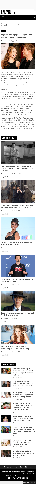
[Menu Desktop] (3, 17)
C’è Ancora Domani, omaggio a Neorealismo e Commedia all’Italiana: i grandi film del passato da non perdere (17, 168)
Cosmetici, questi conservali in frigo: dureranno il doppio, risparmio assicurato (23, 442)
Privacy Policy (18, 467)
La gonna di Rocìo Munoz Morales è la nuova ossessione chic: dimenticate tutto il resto (23, 384)
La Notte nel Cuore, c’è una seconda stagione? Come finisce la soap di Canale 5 (23, 453)
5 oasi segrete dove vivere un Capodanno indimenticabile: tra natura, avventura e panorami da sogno (24, 430)
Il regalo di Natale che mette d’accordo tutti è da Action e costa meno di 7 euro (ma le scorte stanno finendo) (22, 406)
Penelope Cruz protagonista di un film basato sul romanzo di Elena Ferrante (17, 244)
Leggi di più (5, 177)
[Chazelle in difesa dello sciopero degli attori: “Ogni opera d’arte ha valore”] (18, 266)
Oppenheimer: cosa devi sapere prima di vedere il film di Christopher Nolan (17, 314)
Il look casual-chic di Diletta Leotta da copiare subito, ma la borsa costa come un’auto (23, 418)
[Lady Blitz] (8, 12)
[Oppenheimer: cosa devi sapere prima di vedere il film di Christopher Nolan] (18, 301)
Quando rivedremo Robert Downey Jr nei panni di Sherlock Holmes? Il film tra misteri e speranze (17, 207)
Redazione (7, 467)
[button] (34, 17)
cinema (3, 31)
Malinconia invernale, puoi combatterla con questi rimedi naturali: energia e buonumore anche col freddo (23, 372)
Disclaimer (28, 467)
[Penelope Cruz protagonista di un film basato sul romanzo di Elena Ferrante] (18, 228)
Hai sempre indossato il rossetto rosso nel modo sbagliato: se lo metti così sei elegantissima (24, 395)
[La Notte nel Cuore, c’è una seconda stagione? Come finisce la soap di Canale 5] (6, 453)
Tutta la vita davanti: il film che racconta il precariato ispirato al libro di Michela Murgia (15, 348)
